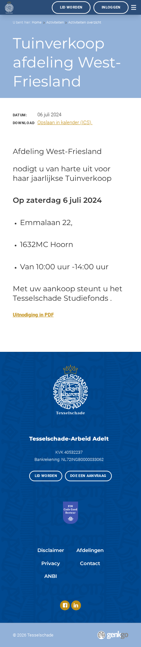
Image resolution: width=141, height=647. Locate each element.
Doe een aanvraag (88, 476)
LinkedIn (76, 605)
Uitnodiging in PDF (33, 315)
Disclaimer (50, 550)
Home (37, 22)
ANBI (50, 576)
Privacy (50, 563)
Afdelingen (90, 550)
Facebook (65, 605)
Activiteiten (55, 22)
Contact (90, 563)
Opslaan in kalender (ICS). (64, 122)
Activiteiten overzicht (84, 22)
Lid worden (71, 7)
